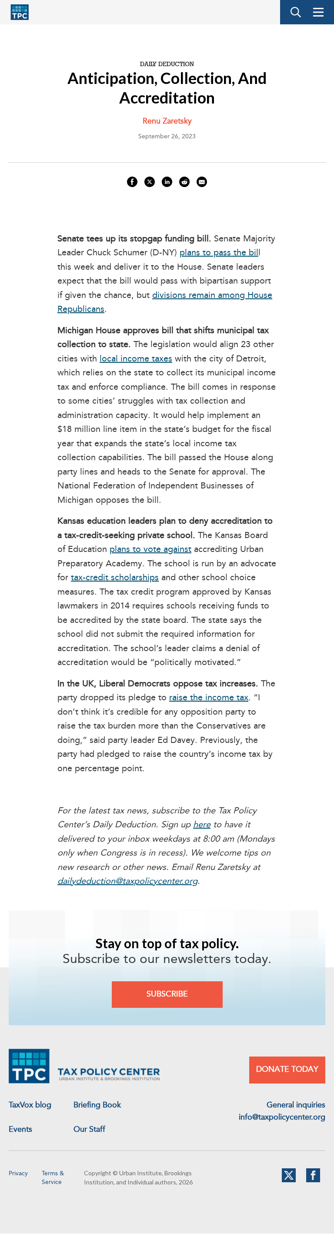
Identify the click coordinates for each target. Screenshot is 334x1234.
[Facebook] (313, 1180)
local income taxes (136, 359)
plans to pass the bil (219, 253)
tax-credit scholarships (115, 578)
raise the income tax (208, 698)
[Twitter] (289, 1180)
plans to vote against (150, 549)
